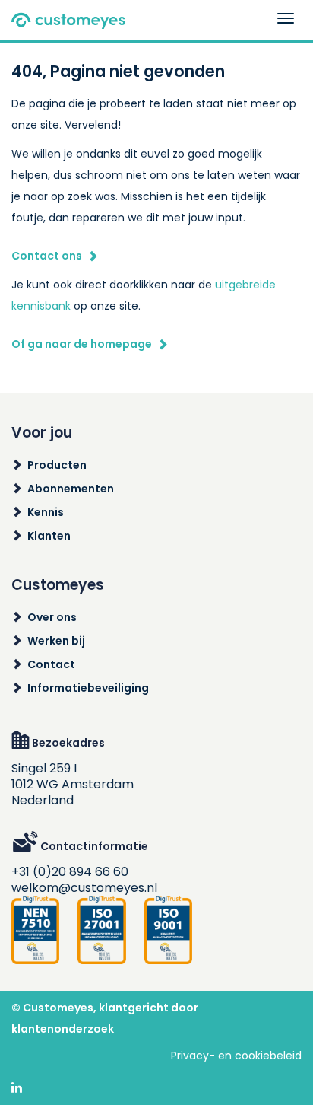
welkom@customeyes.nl (84, 888)
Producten (57, 465)
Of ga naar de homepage (81, 344)
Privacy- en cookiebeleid (236, 1055)
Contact (51, 664)
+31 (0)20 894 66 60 (69, 872)
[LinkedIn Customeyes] (16, 1088)
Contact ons (46, 255)
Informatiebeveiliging (88, 688)
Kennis (45, 512)
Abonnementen (70, 488)
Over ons (52, 617)
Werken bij (56, 640)
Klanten (49, 535)
